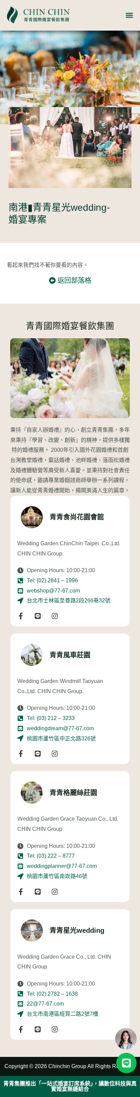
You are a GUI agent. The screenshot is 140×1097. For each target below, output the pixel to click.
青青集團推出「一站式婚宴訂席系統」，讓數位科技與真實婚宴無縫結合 (70, 1086)
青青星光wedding (77, 930)
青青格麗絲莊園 (73, 792)
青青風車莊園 (70, 655)
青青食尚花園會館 (77, 517)
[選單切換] (129, 15)
